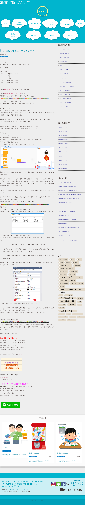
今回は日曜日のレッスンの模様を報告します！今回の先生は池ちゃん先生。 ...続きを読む (14, 455)
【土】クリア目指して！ (64, 61)
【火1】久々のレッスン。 (64, 57)
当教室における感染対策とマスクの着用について (69, 186)
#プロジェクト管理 (64, 283)
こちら (21, 354)
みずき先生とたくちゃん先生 (12, 93)
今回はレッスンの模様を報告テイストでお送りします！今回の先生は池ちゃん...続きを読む (41, 461)
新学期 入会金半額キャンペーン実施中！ (67, 219)
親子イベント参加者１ (63, 143)
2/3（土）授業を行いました (65, 231)
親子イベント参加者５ (63, 127)
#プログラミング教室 (68, 280)
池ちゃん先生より (4, 56)
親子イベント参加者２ (63, 139)
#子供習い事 (67, 301)
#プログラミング (71, 277)
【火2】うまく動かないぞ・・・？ (66, 94)
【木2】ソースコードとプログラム (66, 182)
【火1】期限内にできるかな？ (65, 98)
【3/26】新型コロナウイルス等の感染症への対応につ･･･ (71, 194)
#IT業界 (79, 259)
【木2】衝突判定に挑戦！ (64, 49)
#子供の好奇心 (69, 295)
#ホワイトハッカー (77, 283)
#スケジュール (63, 274)
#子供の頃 (80, 298)
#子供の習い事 (67, 298)
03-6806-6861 (8, 3)
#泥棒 (80, 304)
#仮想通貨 (62, 286)
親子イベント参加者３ (63, 135)
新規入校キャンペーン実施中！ (65, 235)
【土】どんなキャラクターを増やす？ (67, 86)
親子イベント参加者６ (63, 168)
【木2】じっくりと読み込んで (65, 90)
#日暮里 (72, 305)
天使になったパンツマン (64, 215)
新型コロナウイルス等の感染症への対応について (69, 198)
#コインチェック (63, 271)
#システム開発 (74, 271)
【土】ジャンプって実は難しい (65, 102)
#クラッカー (77, 265)
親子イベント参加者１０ (64, 151)
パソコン (73, 316)
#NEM (61, 262)
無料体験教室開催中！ (63, 223)
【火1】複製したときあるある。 (66, 82)
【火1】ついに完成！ (63, 73)
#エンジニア (75, 262)
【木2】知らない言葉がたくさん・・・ (67, 106)
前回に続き (7, 89)
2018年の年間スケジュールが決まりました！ (68, 240)
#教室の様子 (62, 304)
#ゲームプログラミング (67, 268)
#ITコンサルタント (64, 259)
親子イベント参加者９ (63, 156)
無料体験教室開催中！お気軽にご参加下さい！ (68, 206)
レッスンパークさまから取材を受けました (68, 190)
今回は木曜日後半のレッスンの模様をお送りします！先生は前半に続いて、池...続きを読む (68, 461)
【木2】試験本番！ (63, 77)
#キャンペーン (65, 265)
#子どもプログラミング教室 (71, 289)
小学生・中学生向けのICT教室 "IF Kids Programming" (41, 500)
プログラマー (81, 316)
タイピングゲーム (63, 316)
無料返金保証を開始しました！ (65, 202)
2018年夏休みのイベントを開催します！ (67, 211)
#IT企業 (72, 259)
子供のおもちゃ (71, 319)
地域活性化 (62, 319)
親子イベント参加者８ (63, 160)
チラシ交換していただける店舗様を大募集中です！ (69, 227)
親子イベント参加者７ (63, 164)
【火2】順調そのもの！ (64, 53)
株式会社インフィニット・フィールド (20, 489)
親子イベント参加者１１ (64, 147)
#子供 (61, 295)
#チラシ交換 (72, 274)
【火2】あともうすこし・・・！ (66, 69)
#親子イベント (68, 311)
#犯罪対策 (62, 307)
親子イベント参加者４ (63, 131)
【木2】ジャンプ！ (63, 65)
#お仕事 (68, 262)
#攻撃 (80, 301)
